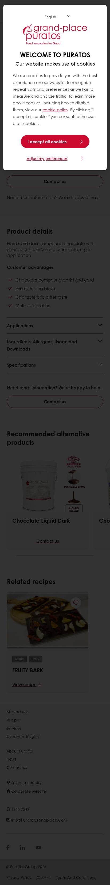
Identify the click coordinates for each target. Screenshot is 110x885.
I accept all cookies (47, 142)
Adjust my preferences (47, 158)
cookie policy (55, 110)
